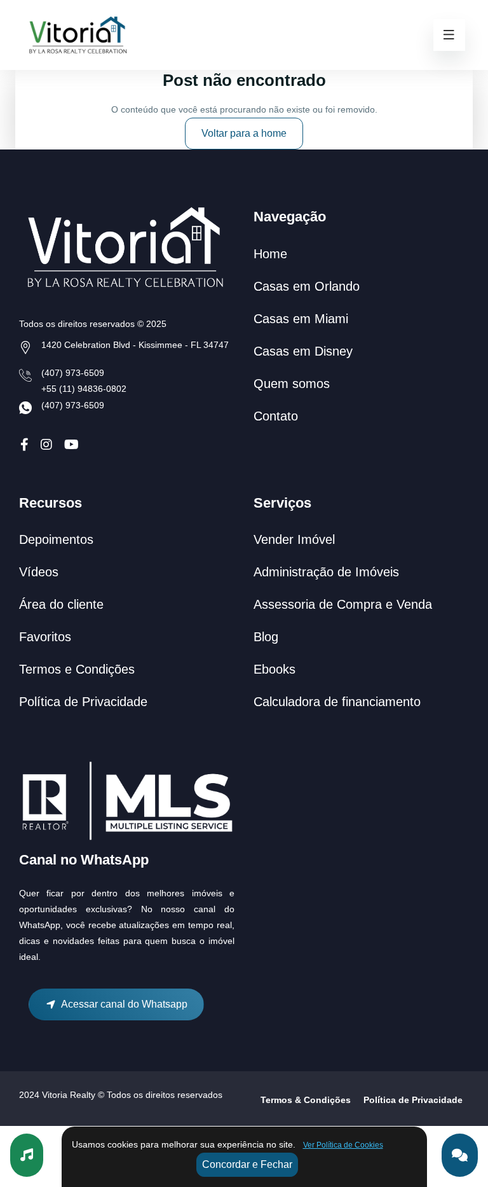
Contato (276, 416)
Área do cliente (61, 604)
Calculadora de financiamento (337, 702)
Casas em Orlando (307, 286)
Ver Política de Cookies (343, 1145)
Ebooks (274, 669)
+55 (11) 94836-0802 (83, 389)
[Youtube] (71, 445)
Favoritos (45, 637)
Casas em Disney (303, 351)
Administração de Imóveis (326, 572)
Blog (266, 637)
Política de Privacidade (83, 702)
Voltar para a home (244, 133)
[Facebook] (24, 445)
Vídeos (38, 572)
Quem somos (292, 384)
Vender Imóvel (294, 539)
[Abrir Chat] (460, 1155)
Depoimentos (56, 539)
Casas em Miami (301, 319)
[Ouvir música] (26, 1155)
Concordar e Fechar (247, 1164)
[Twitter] (46, 445)
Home (270, 254)
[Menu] (449, 35)
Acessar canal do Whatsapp (122, 1004)
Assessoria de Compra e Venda (343, 604)
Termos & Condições (306, 1100)
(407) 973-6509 (72, 373)
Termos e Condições (77, 669)
